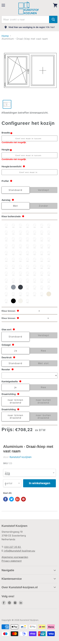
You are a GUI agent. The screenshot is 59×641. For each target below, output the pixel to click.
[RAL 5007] (13, 259)
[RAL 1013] (41, 225)
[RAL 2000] (13, 239)
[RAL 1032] (6, 239)
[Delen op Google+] (17, 499)
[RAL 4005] (20, 253)
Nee (43, 350)
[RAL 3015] (41, 246)
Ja (15, 350)
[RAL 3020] (48, 246)
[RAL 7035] (6, 294)
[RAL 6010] (48, 273)
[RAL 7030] (34, 287)
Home (5, 35)
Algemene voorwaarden (15, 557)
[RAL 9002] (6, 301)
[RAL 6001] (20, 273)
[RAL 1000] (6, 225)
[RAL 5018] (27, 266)
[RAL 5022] (48, 266)
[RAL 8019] (41, 294)
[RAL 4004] (13, 253)
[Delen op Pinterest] (23, 499)
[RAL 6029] (48, 280)
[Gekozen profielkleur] (27, 301)
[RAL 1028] (48, 232)
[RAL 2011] (41, 239)
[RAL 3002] (13, 246)
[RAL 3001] (6, 246)
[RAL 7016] (20, 287)
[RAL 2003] (27, 239)
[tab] (29, 311)
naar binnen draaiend (15, 401)
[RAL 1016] (13, 232)
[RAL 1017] (20, 232)
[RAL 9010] (20, 301)
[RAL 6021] (41, 280)
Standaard (15, 190)
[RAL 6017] (20, 280)
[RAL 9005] (13, 301)
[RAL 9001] (48, 294)
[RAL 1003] (20, 225)
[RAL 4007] (27, 253)
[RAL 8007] (27, 294)
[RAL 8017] (34, 294)
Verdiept (43, 190)
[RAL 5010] (27, 259)
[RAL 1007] (34, 225)
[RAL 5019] (34, 266)
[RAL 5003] (48, 253)
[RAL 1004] (27, 225)
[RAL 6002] (27, 273)
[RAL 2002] (20, 239)
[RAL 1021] (34, 232)
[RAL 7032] (48, 287)
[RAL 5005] (6, 259)
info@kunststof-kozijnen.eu (19, 550)
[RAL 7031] (41, 287)
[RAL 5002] (41, 253)
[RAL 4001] (6, 253)
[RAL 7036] (13, 294)
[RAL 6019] (34, 280)
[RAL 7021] (27, 287)
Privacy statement (12, 560)
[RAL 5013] (48, 259)
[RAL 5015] (13, 266)
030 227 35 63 (12, 546)
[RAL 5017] (20, 266)
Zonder (43, 205)
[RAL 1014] (48, 225)
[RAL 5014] (6, 266)
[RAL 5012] (41, 259)
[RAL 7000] (6, 287)
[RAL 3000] (48, 239)
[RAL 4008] (34, 253)
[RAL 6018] (27, 280)
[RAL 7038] (20, 294)
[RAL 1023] (41, 232)
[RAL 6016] (13, 280)
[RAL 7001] (13, 287)
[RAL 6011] (6, 280)
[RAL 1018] (27, 232)
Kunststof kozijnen (20, 457)
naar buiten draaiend (43, 401)
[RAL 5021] (41, 266)
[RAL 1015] (6, 232)
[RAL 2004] (34, 239)
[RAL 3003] (20, 246)
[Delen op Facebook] (5, 499)
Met (15, 205)
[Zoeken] (53, 19)
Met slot (43, 363)
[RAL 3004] (27, 246)
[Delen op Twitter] (11, 499)
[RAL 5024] (6, 273)
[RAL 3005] (34, 246)
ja (15, 387)
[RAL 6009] (41, 273)
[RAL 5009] (20, 259)
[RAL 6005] (34, 273)
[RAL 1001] (13, 225)
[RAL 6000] (13, 273)
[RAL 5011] (34, 259)
